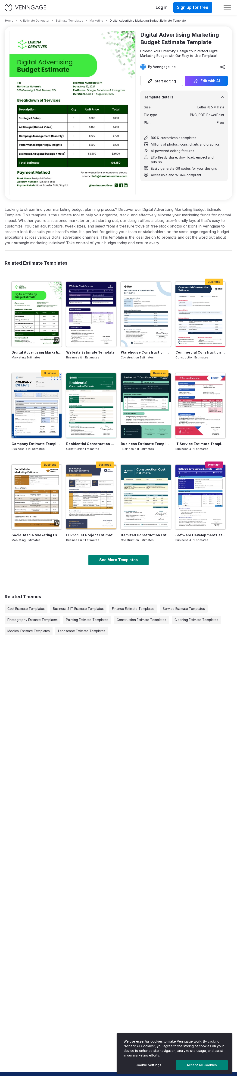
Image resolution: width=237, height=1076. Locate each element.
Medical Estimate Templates (28, 631)
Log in (162, 7)
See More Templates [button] (118, 559)
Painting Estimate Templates (87, 620)
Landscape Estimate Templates (81, 631)
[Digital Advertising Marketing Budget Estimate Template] (37, 314)
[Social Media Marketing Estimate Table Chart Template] (37, 497)
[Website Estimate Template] (91, 314)
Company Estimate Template (37, 444)
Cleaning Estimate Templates (196, 620)
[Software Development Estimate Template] (200, 497)
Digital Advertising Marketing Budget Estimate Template (37, 352)
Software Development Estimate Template (200, 535)
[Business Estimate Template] (146, 405)
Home (9, 20)
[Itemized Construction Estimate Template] (146, 497)
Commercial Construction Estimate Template (200, 352)
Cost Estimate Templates (26, 609)
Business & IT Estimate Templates (78, 609)
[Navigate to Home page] (25, 7)
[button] (161, 81)
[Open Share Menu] (223, 67)
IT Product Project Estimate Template (91, 535)
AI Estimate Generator (34, 20)
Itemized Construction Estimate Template (146, 535)
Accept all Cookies (202, 1065)
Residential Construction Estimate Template (91, 444)
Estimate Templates (69, 20)
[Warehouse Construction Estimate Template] (146, 314)
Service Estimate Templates (184, 609)
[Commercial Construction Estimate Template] (200, 314)
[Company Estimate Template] (37, 405)
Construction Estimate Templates (141, 620)
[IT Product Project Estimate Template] (91, 497)
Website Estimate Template (90, 352)
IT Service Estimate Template (200, 444)
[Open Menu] (227, 7)
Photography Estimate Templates (32, 620)
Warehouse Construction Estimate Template (146, 352)
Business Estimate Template (146, 444)
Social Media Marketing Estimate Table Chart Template (37, 535)
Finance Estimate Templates (133, 609)
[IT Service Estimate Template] (200, 405)
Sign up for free (192, 7)
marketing (96, 20)
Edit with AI (210, 80)
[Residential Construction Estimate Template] (91, 405)
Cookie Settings (148, 1065)
